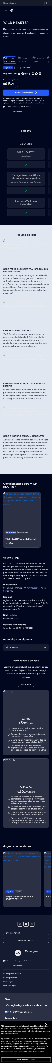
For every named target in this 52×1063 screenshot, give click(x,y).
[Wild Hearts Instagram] (32, 924)
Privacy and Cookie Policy (14, 1051)
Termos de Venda (37, 103)
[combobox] (26, 932)
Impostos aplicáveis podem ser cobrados (15, 87)
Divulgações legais (20, 103)
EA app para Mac (10, 977)
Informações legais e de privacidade (23, 1005)
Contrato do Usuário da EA (34, 101)
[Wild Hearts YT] (26, 924)
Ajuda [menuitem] (8, 999)
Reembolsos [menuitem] (11, 1018)
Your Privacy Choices (26, 1060)
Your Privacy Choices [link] (21, 1012)
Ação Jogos (8, 981)
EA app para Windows (12, 974)
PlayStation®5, (34, 587)
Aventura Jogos (9, 985)
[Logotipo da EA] (11, 10)
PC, (25, 587)
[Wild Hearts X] (19, 924)
